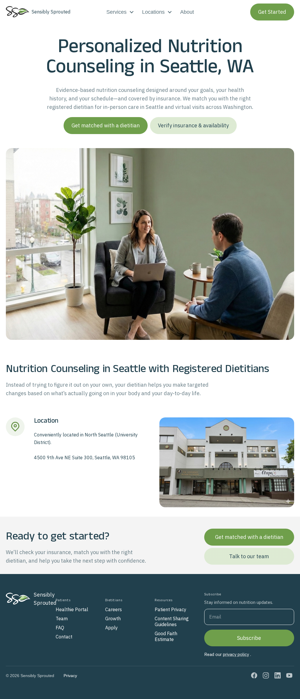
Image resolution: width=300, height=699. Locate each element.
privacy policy (236, 654)
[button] (120, 12)
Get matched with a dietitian (105, 125)
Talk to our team (249, 556)
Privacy (70, 675)
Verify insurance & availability (193, 125)
